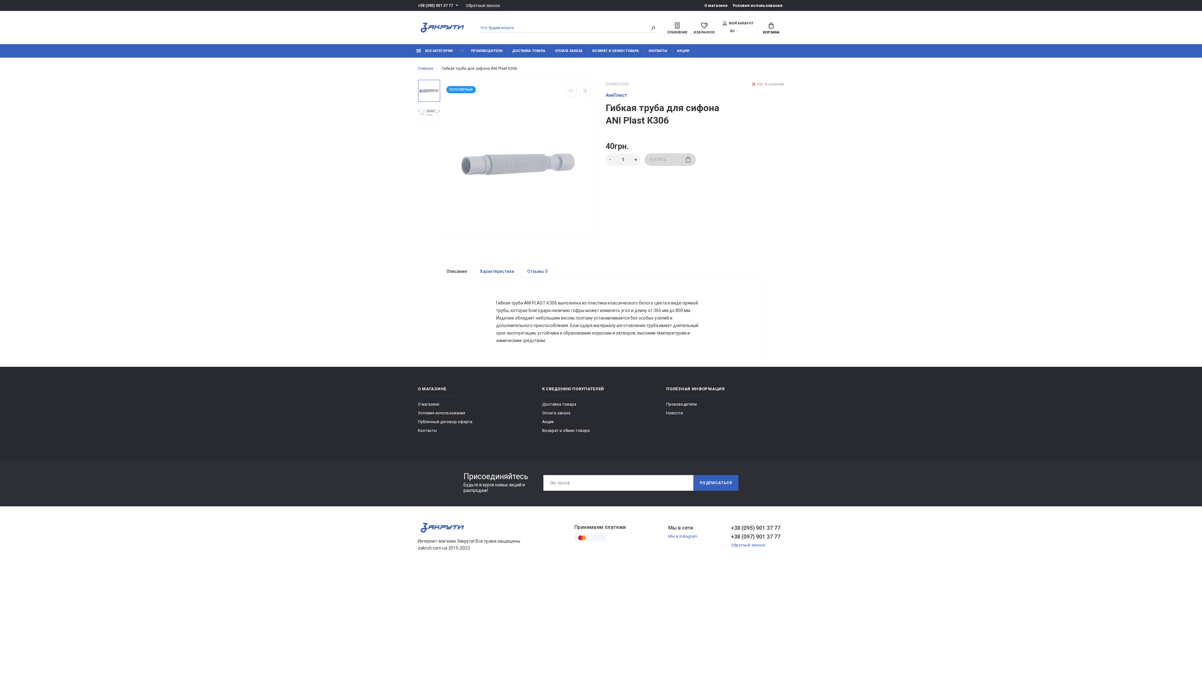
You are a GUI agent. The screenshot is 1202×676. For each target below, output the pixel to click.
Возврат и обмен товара (615, 51)
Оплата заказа (569, 51)
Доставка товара (528, 51)
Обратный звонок (483, 5)
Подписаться (716, 483)
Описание (456, 271)
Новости (674, 413)
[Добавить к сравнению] (585, 90)
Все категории (438, 51)
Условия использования (757, 5)
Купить (658, 159)
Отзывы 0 (537, 271)
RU (732, 31)
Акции (683, 51)
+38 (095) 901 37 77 (435, 5)
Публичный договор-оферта (445, 421)
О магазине (716, 5)
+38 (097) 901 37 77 (755, 536)
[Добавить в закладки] (571, 90)
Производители (486, 51)
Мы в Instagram (682, 536)
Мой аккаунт (741, 23)
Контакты (658, 51)
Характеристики (497, 271)
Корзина (771, 32)
